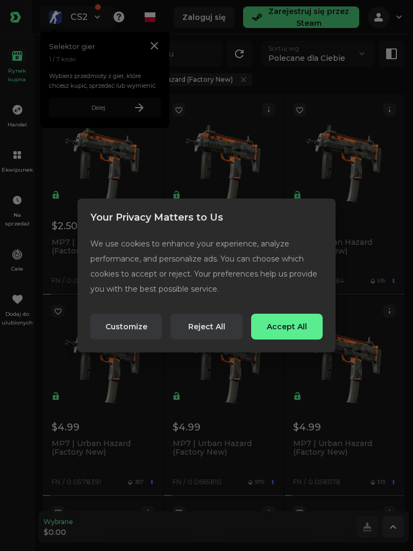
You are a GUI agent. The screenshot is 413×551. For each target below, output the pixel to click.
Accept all (287, 326)
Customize (126, 326)
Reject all (206, 326)
